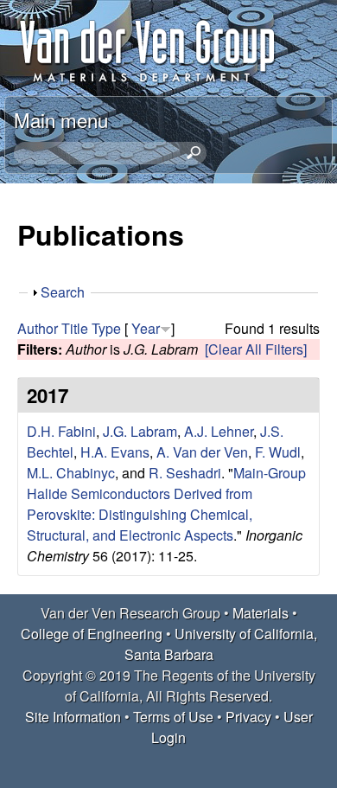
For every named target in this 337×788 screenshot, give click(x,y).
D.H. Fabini (61, 431)
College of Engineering (91, 634)
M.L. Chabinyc (71, 473)
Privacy (248, 717)
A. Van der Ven (202, 452)
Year (145, 328)
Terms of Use (173, 717)
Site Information (73, 717)
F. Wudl (278, 452)
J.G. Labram (140, 431)
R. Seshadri (185, 473)
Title (74, 328)
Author (37, 328)
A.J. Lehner (218, 431)
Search (63, 292)
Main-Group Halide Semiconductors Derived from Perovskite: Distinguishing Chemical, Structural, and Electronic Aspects (166, 504)
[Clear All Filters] (256, 349)
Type (106, 328)
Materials (260, 613)
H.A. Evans (114, 452)
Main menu (61, 119)
